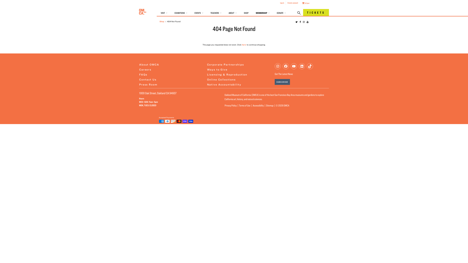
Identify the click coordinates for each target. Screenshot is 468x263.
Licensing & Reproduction (227, 74)
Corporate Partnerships (225, 64)
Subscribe (282, 82)
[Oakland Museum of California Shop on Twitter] (296, 21)
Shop (246, 13)
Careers (145, 69)
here (244, 45)
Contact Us (147, 79)
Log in (282, 3)
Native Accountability (224, 84)
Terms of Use (244, 105)
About (231, 13)
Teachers (214, 13)
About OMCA (149, 64)
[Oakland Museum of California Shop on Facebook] (300, 21)
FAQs (143, 74)
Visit (163, 13)
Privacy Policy (231, 105)
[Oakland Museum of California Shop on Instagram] (304, 21)
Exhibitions (180, 13)
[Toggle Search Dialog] (299, 13)
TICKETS (316, 12)
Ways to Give (217, 69)
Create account (293, 3)
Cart (307, 3)
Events (198, 13)
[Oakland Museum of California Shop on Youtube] (308, 21)
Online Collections (221, 79)
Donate (280, 13)
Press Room (148, 84)
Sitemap (269, 105)
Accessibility (258, 105)
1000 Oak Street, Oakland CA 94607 (157, 93)
